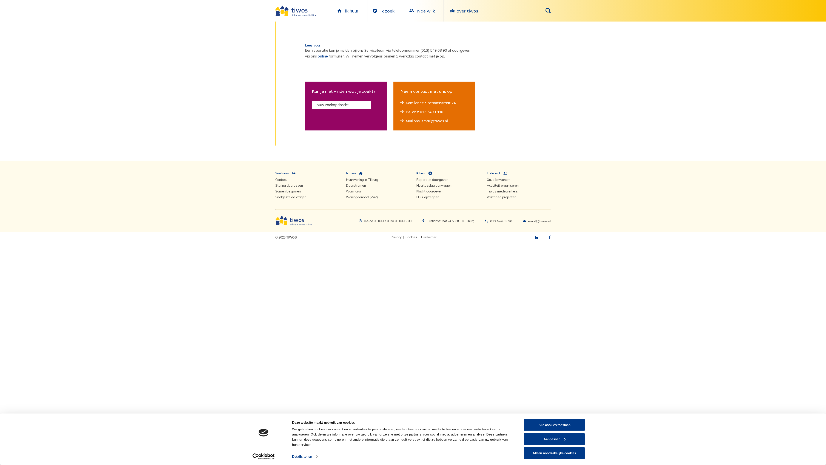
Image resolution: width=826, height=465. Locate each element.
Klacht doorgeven (429, 191)
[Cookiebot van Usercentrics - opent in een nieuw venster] (263, 456)
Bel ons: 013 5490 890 (424, 112)
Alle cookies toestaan (554, 425)
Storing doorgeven (289, 185)
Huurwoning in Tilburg (362, 180)
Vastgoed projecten (501, 197)
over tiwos (467, 11)
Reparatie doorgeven (432, 180)
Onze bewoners (498, 180)
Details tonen (302, 456)
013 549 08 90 (501, 221)
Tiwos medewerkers (502, 191)
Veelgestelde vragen (290, 197)
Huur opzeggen (427, 197)
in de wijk (425, 11)
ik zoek (387, 11)
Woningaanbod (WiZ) (362, 197)
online (323, 56)
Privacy (396, 237)
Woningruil (353, 191)
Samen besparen (288, 191)
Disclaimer (428, 237)
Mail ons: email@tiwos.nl (427, 121)
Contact (281, 180)
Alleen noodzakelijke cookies (554, 453)
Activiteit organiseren (503, 185)
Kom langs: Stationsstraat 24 (431, 103)
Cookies (411, 237)
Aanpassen (552, 439)
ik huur (352, 11)
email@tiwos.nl (539, 221)
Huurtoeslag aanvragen (434, 185)
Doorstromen (356, 185)
